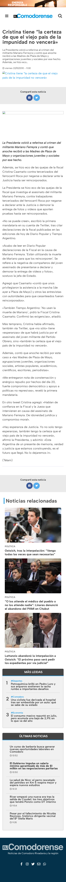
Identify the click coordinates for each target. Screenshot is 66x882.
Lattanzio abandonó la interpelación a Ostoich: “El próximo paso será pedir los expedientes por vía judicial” (30, 659)
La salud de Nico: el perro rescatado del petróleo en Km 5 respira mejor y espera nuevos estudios (33, 782)
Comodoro (18, 696)
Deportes (17, 681)
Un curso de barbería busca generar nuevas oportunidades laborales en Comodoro (32, 749)
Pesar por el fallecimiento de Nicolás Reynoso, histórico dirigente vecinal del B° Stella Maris (33, 816)
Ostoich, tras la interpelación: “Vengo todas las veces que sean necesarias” (30, 552)
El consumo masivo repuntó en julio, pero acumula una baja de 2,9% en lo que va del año (34, 718)
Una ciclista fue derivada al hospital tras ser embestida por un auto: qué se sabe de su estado (33, 702)
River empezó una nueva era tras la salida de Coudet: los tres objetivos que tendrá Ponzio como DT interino (33, 799)
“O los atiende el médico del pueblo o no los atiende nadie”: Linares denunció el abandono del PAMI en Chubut (31, 605)
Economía (18, 712)
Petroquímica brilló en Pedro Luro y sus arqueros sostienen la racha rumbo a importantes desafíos (33, 686)
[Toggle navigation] (6, 15)
